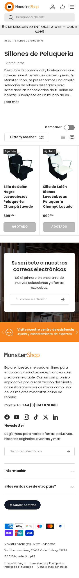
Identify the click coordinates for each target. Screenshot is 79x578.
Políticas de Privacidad (18, 567)
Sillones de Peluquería (29, 41)
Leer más (11, 102)
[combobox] (39, 17)
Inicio (7, 41)
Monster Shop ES (24, 556)
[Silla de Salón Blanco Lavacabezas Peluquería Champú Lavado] (59, 165)
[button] (62, 7)
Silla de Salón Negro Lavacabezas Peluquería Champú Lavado (18, 197)
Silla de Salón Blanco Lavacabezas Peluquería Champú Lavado (57, 197)
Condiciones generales (52, 567)
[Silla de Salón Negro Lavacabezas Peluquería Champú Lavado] (20, 165)
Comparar (53, 127)
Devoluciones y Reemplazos (47, 563)
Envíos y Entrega (14, 563)
